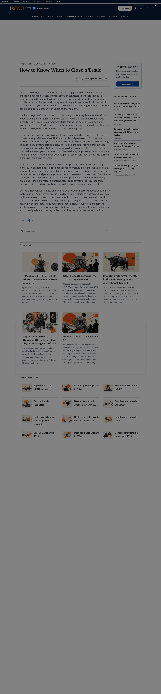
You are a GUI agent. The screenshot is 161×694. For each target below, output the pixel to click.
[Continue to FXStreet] (155, 5)
